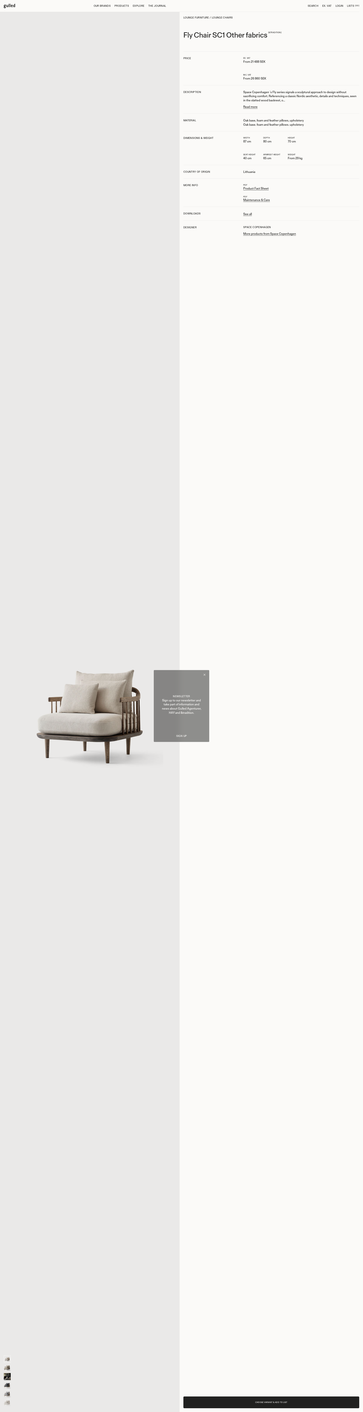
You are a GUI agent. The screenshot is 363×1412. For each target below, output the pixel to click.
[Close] (204, 675)
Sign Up (181, 735)
